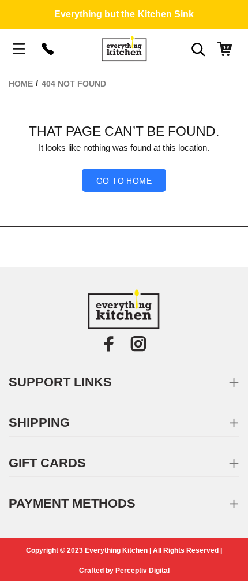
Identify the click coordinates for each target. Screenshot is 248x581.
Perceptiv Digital (142, 571)
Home (21, 83)
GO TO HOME (124, 180)
